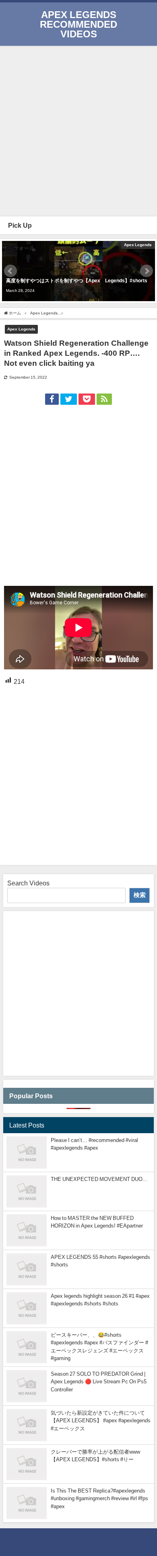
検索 (140, 894)
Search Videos (28, 883)
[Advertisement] (78, 130)
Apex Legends (21, 329)
